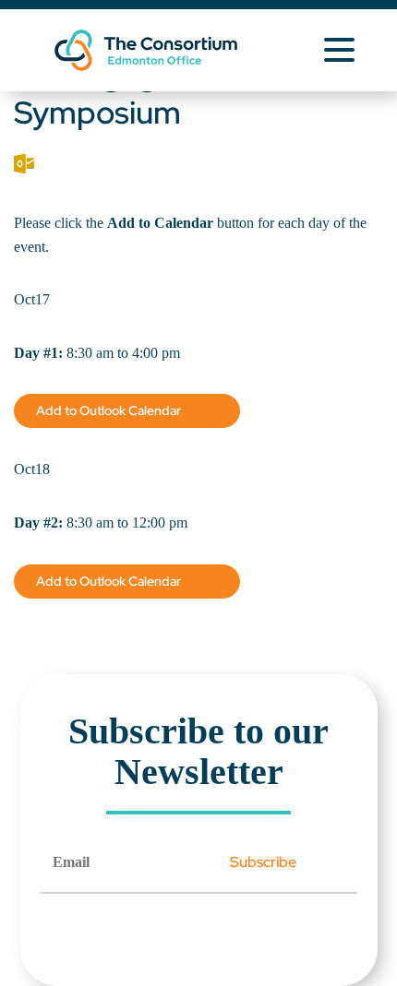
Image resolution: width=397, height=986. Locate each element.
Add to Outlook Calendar (108, 410)
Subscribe (263, 862)
